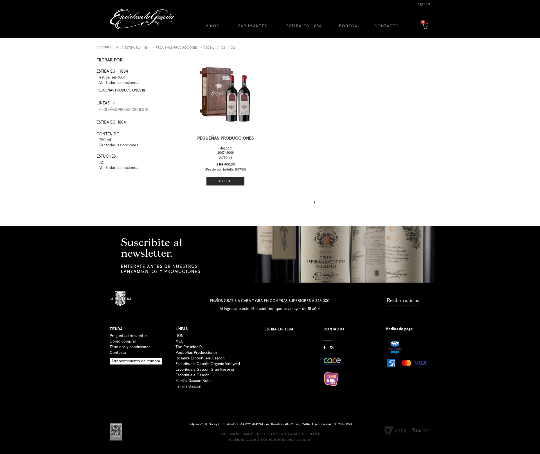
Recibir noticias (403, 300)
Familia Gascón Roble (194, 381)
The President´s (189, 347)
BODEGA (348, 26)
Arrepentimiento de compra (135, 361)
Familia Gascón (188, 386)
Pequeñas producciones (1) (120, 90)
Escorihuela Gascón (193, 375)
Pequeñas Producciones (196, 353)
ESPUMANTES (252, 26)
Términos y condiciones (130, 347)
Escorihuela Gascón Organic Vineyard (208, 364)
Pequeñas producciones (177, 48)
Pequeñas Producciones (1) (123, 110)
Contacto (118, 353)
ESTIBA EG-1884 (304, 26)
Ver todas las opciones (118, 83)
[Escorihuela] (147, 23)
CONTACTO (386, 26)
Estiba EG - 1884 (137, 48)
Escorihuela (107, 47)
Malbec (225, 151)
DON (179, 336)
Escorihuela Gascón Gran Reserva (205, 370)
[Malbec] (226, 93)
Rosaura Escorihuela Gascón (200, 358)
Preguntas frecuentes (128, 336)
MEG (180, 341)
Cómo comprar (123, 341)
